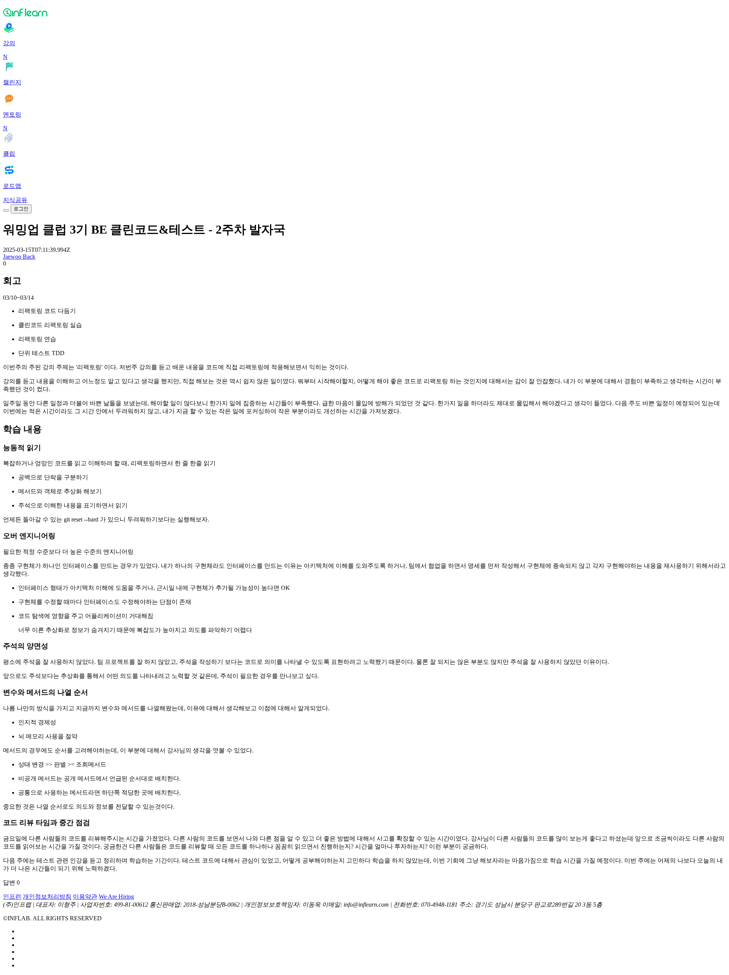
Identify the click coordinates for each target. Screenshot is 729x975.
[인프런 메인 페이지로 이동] (364, 12)
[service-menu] (6, 210)
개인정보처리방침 (47, 896)
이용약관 (85, 896)
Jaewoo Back (19, 256)
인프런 (12, 896)
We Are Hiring (116, 896)
